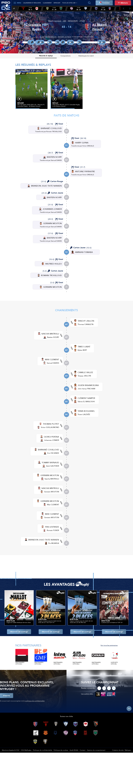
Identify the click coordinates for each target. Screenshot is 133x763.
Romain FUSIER (53, 530)
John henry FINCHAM (86, 389)
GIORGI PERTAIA (51, 437)
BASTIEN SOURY (54, 157)
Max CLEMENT (53, 505)
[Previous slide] (123, 9)
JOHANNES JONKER (52, 209)
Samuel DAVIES (56, 160)
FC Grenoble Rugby (32, 26)
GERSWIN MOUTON (52, 223)
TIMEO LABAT (84, 346)
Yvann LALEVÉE (84, 414)
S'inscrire (6, 695)
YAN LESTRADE (52, 527)
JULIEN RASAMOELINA (88, 385)
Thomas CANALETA (85, 324)
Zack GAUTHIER (52, 466)
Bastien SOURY (53, 337)
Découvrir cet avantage (19, 631)
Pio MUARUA (53, 543)
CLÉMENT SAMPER (86, 398)
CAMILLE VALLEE (85, 372)
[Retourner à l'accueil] (6, 7)
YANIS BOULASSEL (86, 411)
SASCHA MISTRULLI (50, 334)
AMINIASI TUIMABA (84, 252)
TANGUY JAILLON (86, 321)
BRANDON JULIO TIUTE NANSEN (46, 186)
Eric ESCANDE (53, 453)
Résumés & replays (46, 55)
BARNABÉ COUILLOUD (51, 128)
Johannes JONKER (51, 440)
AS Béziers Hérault (99, 26)
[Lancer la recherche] (89, 2)
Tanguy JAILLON (84, 376)
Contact (82, 750)
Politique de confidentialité (42, 750)
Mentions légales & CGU (10, 750)
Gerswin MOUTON (51, 492)
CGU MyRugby (26, 750)
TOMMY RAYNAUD (50, 462)
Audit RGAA (74, 750)
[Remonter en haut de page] (129, 708)
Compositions (65, 56)
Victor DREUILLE (88, 146)
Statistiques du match (86, 56)
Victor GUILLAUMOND (50, 427)
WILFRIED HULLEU (53, 264)
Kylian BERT (82, 350)
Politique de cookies (61, 750)
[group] (30, 9)
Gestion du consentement (96, 750)
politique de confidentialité (34, 701)
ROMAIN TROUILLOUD (51, 275)
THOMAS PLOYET (51, 424)
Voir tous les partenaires (109, 645)
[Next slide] (130, 9)
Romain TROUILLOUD (54, 131)
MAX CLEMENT (52, 359)
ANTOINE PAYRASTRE (85, 171)
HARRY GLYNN (81, 142)
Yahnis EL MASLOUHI (86, 401)
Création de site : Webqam (121, 750)
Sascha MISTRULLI (52, 479)
